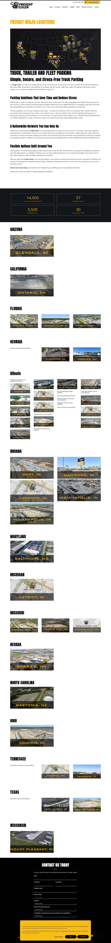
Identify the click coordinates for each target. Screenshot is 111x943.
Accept (71, 936)
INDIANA (16, 451)
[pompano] (87, 315)
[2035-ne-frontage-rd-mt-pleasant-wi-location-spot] (32, 832)
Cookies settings (58, 936)
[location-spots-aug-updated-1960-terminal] (43, 414)
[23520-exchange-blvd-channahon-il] (20, 395)
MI (73, 37)
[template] (32, 649)
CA (22, 49)
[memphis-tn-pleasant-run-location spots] (22, 765)
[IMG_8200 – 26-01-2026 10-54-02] (87, 765)
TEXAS (14, 792)
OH (78, 43)
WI (66, 37)
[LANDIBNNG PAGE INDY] (32, 503)
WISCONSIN (18, 825)
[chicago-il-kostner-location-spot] (20, 384)
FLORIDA (16, 308)
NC (86, 49)
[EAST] (66, 396)
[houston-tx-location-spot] (20, 799)
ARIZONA (16, 229)
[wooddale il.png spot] (44, 429)
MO (63, 48)
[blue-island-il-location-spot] (67, 380)
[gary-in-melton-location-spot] (32, 458)
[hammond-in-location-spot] (79, 458)
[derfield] (24, 315)
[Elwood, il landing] (20, 407)
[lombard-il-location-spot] (20, 418)
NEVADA (15, 644)
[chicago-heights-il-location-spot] (91, 391)
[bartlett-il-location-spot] (91, 380)
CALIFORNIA (18, 269)
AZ (34, 55)
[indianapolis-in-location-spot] (79, 480)
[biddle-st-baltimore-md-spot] (32, 541)
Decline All (82, 936)
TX (55, 60)
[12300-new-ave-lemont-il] (67, 398)
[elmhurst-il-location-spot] (44, 403)
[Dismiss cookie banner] (88, 923)
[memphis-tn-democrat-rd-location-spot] (55, 765)
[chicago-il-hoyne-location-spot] (44, 391)
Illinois (15, 373)
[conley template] (20, 348)
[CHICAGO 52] (67, 391)
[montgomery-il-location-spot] (44, 417)
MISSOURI (17, 613)
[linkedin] (92, 936)
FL (85, 61)
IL (67, 45)
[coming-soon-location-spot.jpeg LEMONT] (91, 407)
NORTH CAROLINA (22, 682)
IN (72, 44)
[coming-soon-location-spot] (32, 481)
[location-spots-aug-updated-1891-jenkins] (32, 687)
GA (82, 55)
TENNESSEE (18, 759)
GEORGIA (16, 341)
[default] (32, 725)
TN (74, 50)
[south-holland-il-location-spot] (91, 418)
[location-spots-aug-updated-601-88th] (67, 403)
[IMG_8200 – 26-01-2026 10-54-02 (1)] (32, 236)
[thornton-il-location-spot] (20, 430)
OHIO (13, 721)
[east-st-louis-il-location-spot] (91, 395)
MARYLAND (18, 536)
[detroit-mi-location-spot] (32, 579)
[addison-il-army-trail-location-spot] (20, 380)
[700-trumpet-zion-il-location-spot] (66, 407)
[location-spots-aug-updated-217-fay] (44, 380)
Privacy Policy (64, 928)
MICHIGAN (17, 574)
